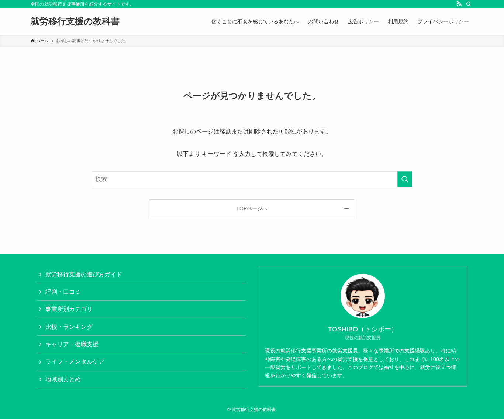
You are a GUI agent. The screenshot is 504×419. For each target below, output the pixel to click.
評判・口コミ (63, 292)
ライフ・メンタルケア (74, 361)
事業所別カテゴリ (69, 309)
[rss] (459, 4)
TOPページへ (251, 208)
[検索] (468, 4)
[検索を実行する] (404, 179)
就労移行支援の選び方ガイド (83, 274)
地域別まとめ (63, 379)
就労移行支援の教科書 (75, 21)
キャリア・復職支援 (72, 344)
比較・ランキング (69, 327)
